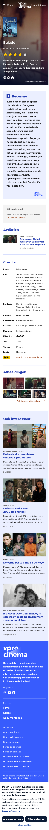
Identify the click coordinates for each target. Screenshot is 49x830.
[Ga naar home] (24, 5)
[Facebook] (13, 692)
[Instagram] (5, 692)
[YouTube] (9, 692)
